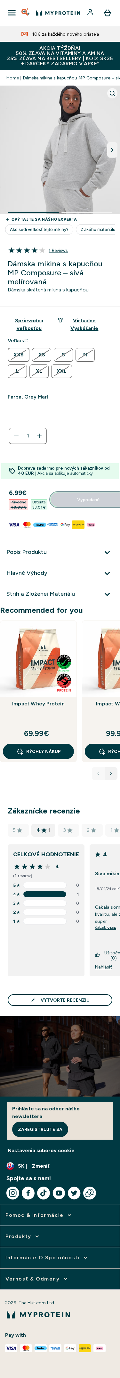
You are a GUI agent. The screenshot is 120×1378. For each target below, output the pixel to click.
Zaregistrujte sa (40, 1129)
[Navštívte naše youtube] (58, 1193)
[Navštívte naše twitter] (74, 1193)
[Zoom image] (112, 93)
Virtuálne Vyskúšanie (84, 324)
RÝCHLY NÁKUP (43, 751)
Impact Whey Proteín (38, 703)
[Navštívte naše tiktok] (43, 1193)
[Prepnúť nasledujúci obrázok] (112, 150)
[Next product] (111, 773)
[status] (27, 436)
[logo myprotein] (58, 13)
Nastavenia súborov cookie (41, 1150)
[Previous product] (98, 773)
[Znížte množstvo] (16, 436)
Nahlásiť (103, 966)
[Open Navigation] (12, 13)
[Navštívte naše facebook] (28, 1193)
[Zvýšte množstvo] (39, 436)
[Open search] (26, 13)
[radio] (18, 355)
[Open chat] (89, 1193)
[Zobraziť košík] (107, 13)
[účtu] (91, 12)
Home (12, 77)
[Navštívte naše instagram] (12, 1193)
